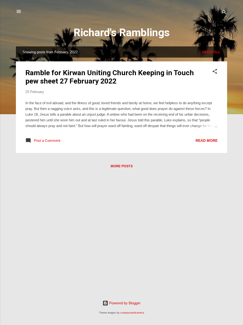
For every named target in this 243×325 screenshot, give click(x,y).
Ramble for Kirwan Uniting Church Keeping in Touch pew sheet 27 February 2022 (109, 77)
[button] (215, 72)
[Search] (224, 13)
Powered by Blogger (124, 303)
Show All (211, 52)
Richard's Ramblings (122, 32)
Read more (207, 140)
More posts (122, 166)
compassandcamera (132, 312)
